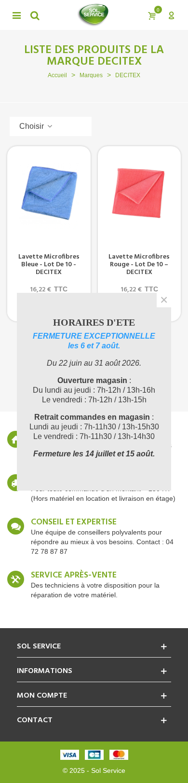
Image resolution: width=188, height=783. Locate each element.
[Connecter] (171, 15)
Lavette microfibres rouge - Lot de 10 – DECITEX (139, 264)
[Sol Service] (93, 15)
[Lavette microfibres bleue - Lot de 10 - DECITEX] (49, 193)
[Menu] (16, 15)
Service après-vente (74, 575)
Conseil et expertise (74, 522)
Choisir (32, 126)
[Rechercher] (35, 15)
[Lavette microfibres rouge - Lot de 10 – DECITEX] (139, 193)
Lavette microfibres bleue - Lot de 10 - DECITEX (49, 264)
